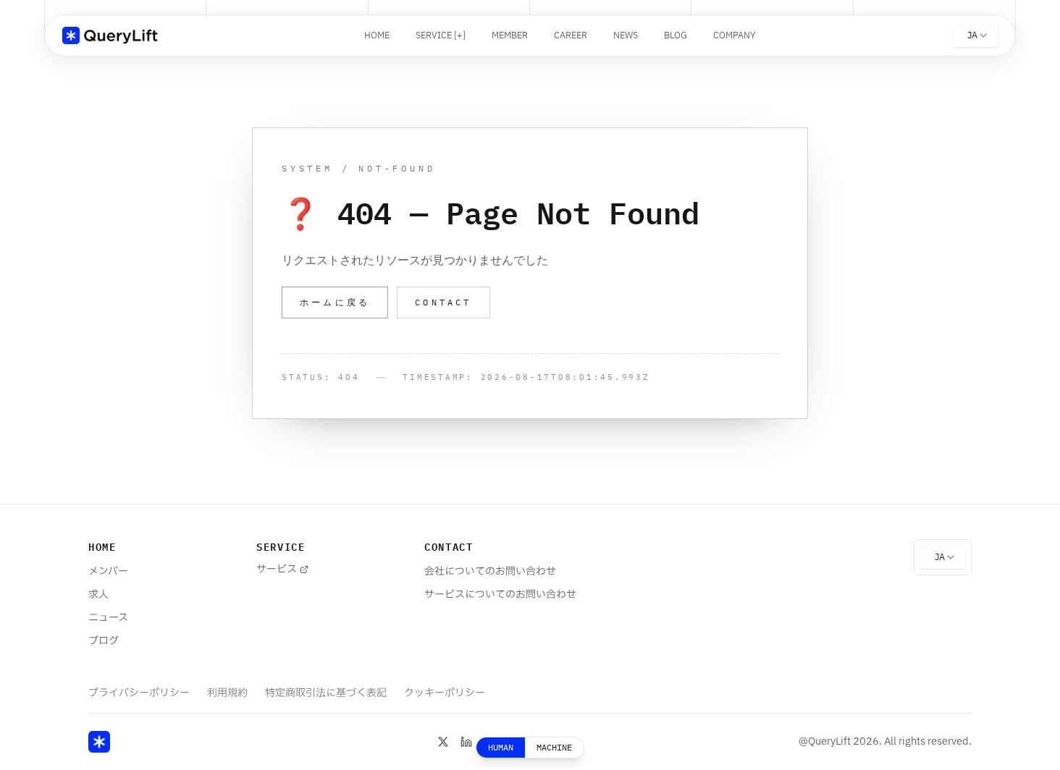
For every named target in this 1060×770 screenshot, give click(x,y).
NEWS (625, 35)
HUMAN (500, 747)
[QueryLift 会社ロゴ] (114, 35)
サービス (276, 569)
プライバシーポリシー (139, 693)
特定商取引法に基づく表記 (326, 693)
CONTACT (443, 302)
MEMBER (510, 35)
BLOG (675, 35)
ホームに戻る (335, 302)
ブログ (103, 640)
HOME (377, 35)
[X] (443, 742)
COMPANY (734, 35)
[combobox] (975, 35)
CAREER (570, 35)
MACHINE (554, 747)
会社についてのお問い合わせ (490, 571)
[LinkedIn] (466, 742)
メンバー (108, 571)
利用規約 (227, 693)
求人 (98, 594)
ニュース (108, 617)
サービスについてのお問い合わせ (500, 594)
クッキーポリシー (444, 693)
